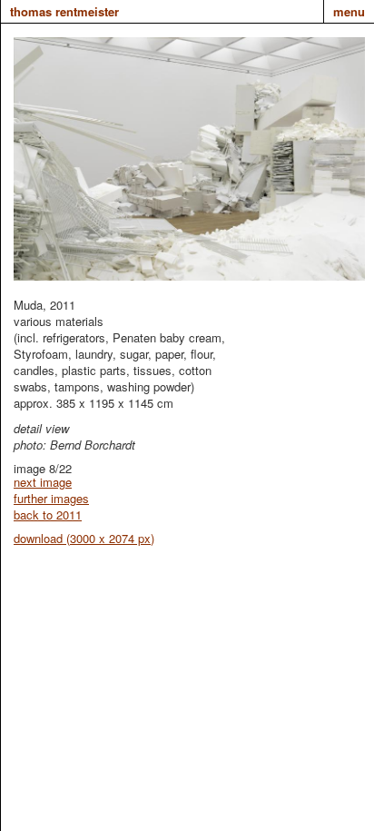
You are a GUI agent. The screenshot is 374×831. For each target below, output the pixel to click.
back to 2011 (48, 514)
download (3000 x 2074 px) (84, 538)
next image (43, 481)
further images (51, 498)
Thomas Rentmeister (64, 11)
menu (349, 11)
